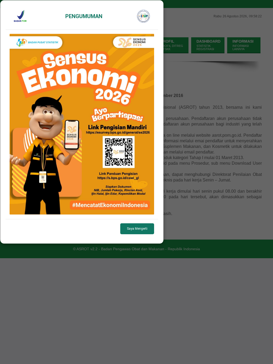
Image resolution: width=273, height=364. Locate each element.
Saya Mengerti (137, 228)
